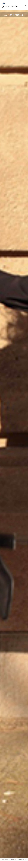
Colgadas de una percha (10, 7)
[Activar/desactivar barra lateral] (25, 5)
